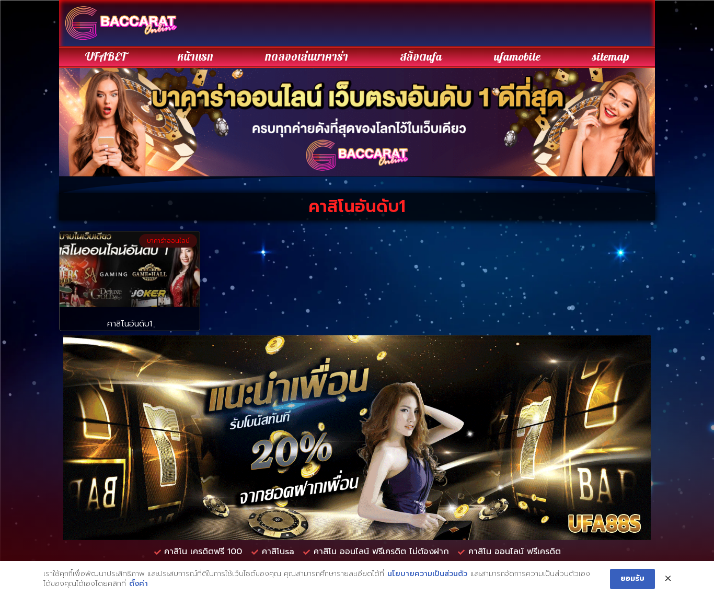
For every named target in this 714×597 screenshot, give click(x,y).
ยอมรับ (632, 578)
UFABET (105, 57)
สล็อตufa (421, 57)
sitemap (610, 57)
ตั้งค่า (138, 584)
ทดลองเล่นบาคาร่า (306, 57)
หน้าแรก (195, 57)
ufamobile (517, 57)
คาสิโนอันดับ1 (129, 324)
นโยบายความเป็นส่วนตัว (427, 574)
